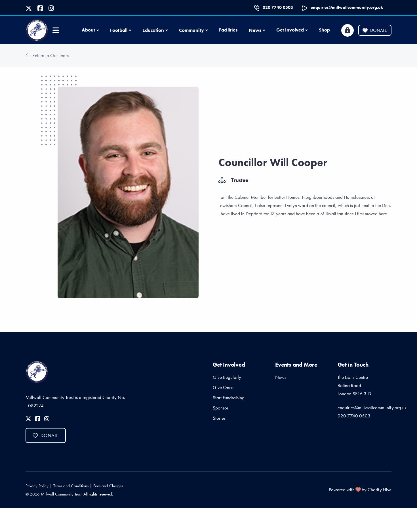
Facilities (228, 30)
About (88, 30)
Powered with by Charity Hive (360, 489)
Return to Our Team (50, 55)
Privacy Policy (37, 486)
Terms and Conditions (71, 486)
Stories (219, 418)
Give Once (223, 387)
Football (118, 30)
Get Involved (290, 30)
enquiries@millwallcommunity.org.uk (347, 7)
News (255, 30)
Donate (378, 30)
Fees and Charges (108, 486)
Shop (324, 30)
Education (153, 30)
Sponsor (220, 408)
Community (191, 30)
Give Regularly (227, 377)
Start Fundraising (229, 397)
